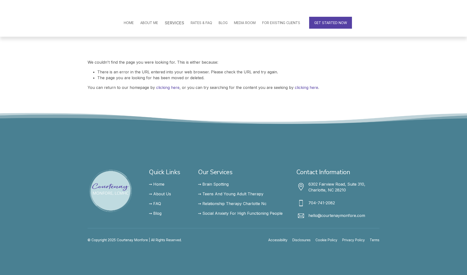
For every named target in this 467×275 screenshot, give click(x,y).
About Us (162, 193)
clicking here (168, 87)
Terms (374, 240)
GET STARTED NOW (330, 23)
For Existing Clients (281, 23)
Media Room (245, 23)
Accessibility (277, 240)
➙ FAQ (155, 203)
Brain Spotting (215, 184)
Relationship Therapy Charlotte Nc (234, 203)
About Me (149, 23)
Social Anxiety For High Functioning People (242, 213)
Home (129, 23)
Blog (223, 23)
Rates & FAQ (201, 23)
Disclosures (301, 240)
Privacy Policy (353, 240)
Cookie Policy (326, 240)
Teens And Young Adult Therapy (232, 193)
